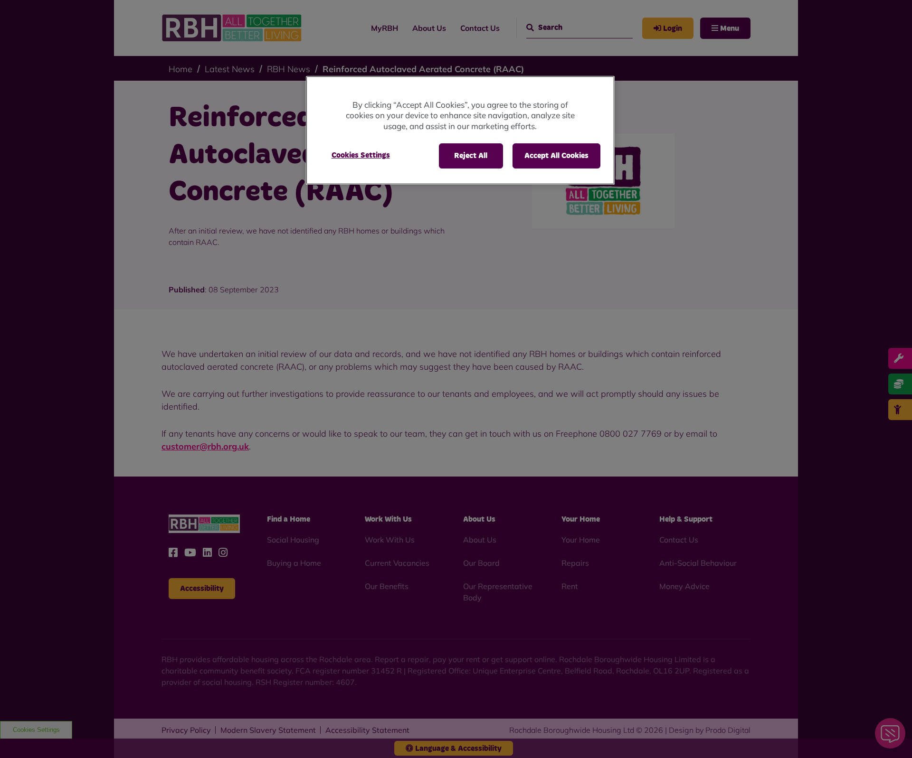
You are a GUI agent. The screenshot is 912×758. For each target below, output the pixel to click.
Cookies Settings (361, 155)
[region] (460, 130)
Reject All (470, 155)
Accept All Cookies (556, 155)
